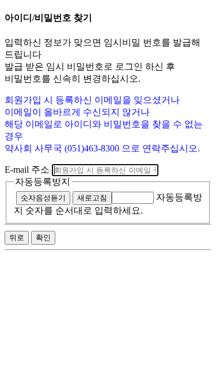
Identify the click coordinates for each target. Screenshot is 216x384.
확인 (43, 237)
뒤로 (16, 237)
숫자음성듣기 (43, 197)
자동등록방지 (42, 182)
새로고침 (92, 197)
